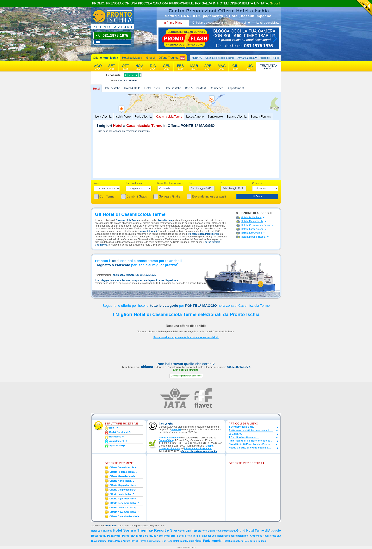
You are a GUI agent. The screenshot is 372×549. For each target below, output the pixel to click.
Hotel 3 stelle (152, 88)
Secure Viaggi (166, 440)
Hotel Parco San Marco (129, 535)
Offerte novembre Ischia (123, 512)
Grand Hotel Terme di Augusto (258, 530)
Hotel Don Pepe (163, 541)
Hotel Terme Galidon (255, 541)
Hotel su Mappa (132, 57)
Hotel (96, 88)
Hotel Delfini (208, 530)
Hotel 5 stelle (112, 88)
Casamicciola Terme (169, 116)
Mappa (209, 445)
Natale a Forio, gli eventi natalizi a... (250, 447)
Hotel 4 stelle (132, 88)
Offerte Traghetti (172, 57)
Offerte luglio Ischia (120, 494)
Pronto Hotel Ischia (169, 437)
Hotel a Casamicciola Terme (256, 225)
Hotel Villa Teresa (189, 530)
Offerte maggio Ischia (121, 485)
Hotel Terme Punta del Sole (201, 535)
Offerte (105, 57)
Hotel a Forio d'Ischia (252, 221)
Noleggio (265, 58)
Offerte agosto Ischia (121, 498)
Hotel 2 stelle (173, 88)
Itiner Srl (176, 429)
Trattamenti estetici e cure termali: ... (251, 430)
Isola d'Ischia (103, 116)
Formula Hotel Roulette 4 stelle (165, 535)
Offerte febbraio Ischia (122, 472)
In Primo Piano (173, 22)
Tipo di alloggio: (134, 183)
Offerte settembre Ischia (123, 503)
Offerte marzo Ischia (120, 476)
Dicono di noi (242, 22)
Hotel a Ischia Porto (251, 217)
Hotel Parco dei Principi (230, 535)
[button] (186, 376)
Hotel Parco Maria (226, 530)
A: (221, 183)
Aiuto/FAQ (197, 58)
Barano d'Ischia (236, 116)
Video (276, 58)
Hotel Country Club (183, 541)
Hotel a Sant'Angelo (251, 233)
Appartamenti (235, 88)
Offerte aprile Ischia (120, 480)
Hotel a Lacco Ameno (252, 229)
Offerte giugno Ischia (121, 489)
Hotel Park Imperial (208, 540)
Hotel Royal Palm (102, 535)
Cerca (258, 196)
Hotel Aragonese (252, 535)
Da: (191, 183)
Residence (216, 88)
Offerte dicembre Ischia (122, 516)
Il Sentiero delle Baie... (242, 426)
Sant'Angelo (215, 116)
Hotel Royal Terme (143, 540)
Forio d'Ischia (143, 116)
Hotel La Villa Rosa (101, 530)
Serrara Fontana (261, 116)
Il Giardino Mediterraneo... (244, 437)
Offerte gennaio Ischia (121, 467)
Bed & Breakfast (195, 88)
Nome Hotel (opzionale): (170, 183)
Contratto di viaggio (169, 448)
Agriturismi (115, 445)
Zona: (97, 183)
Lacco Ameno (195, 116)
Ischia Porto (123, 116)
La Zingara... (236, 433)
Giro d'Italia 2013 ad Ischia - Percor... (250, 444)
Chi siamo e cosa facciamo (209, 22)
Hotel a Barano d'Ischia (253, 236)
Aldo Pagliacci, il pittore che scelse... (250, 440)
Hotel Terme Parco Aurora (115, 541)
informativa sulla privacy (198, 448)
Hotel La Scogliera (233, 541)
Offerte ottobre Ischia (121, 507)
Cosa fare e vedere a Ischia (219, 58)
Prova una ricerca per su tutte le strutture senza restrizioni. (186, 337)
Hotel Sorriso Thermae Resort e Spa (145, 530)
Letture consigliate (267, 22)
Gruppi (150, 57)
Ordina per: (258, 183)
